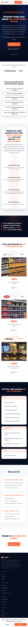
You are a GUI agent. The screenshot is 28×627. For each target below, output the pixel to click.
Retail (2, 574)
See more (13, 287)
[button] (26, 2)
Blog (2, 610)
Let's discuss (13, 544)
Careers (3, 604)
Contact (3, 615)
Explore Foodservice (13, 49)
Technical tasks (4, 588)
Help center (3, 590)
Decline (7, 624)
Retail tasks (3, 585)
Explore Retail (13, 44)
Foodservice (4, 576)
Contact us (18, 2)
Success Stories (4, 601)
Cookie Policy (19, 621)
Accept (20, 624)
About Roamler (4, 599)
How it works (4, 613)
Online (2, 579)
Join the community (5, 592)
